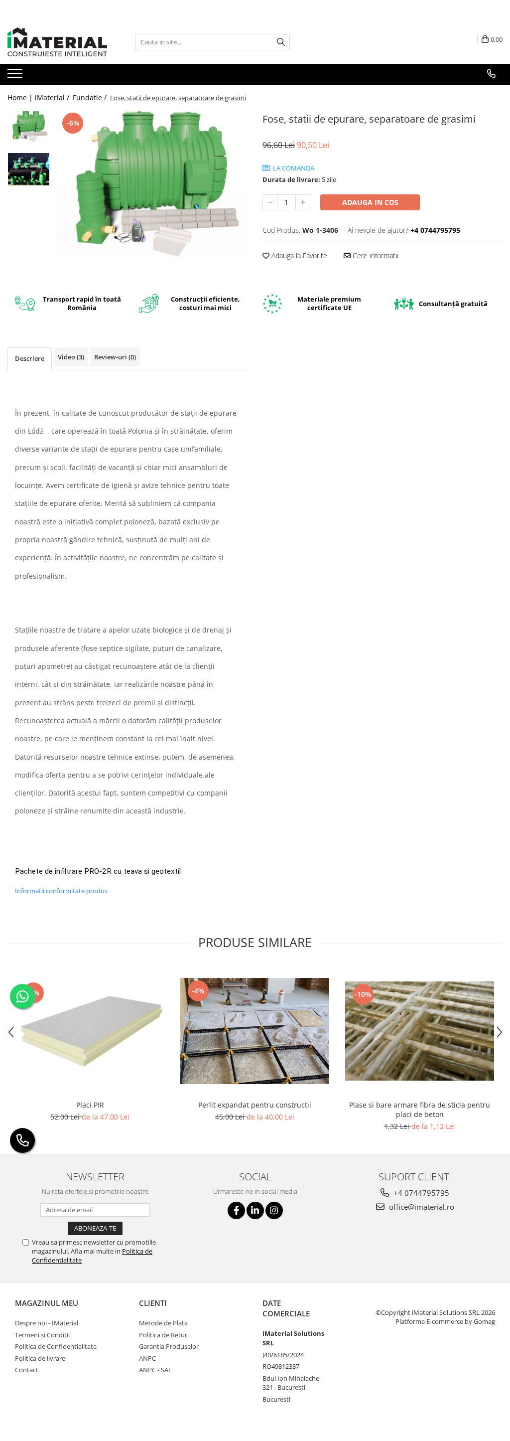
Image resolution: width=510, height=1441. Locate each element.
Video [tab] (71, 356)
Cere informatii (374, 255)
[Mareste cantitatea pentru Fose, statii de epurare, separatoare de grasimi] (302, 202)
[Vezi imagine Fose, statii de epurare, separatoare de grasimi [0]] (28, 127)
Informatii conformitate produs (61, 890)
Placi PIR (90, 1105)
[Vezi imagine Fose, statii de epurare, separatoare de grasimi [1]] (28, 169)
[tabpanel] (151, 186)
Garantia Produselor (169, 1346)
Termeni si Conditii (42, 1334)
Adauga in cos (370, 202)
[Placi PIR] (90, 1031)
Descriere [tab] (29, 358)
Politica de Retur (163, 1334)
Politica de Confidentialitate (56, 1346)
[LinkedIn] (255, 1210)
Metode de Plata (163, 1322)
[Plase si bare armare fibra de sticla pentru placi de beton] (420, 1031)
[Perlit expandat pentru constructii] (255, 1031)
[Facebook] (236, 1210)
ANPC (147, 1358)
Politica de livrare (40, 1358)
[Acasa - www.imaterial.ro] (57, 41)
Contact (26, 1369)
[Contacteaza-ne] (491, 74)
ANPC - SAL (155, 1369)
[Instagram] (274, 1210)
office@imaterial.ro (420, 1207)
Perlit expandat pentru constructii (254, 1105)
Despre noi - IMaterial (46, 1322)
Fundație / (91, 97)
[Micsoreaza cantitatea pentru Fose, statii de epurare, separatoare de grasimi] (269, 202)
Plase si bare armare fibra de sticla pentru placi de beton (419, 1109)
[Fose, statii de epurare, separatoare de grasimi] (151, 186)
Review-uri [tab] (115, 356)
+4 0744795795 (420, 1193)
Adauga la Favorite (298, 255)
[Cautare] (281, 42)
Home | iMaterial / (39, 97)
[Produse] (16, 76)
